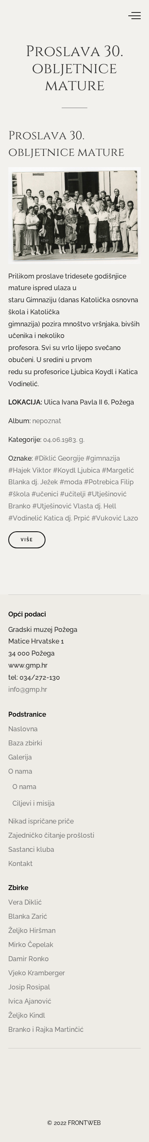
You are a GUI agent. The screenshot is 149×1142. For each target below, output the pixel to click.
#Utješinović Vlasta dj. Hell (74, 506)
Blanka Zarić (27, 916)
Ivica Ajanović (29, 1001)
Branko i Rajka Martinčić (46, 1029)
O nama (20, 771)
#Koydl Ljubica (76, 470)
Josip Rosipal (29, 987)
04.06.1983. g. (63, 440)
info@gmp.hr (27, 689)
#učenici (44, 494)
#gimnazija (103, 458)
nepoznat (46, 421)
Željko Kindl (26, 1015)
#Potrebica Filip (109, 482)
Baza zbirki (25, 743)
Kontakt (20, 864)
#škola (19, 494)
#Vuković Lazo (114, 518)
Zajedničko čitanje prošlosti (51, 835)
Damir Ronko (28, 959)
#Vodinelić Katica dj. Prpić (49, 518)
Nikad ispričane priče (41, 821)
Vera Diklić (25, 902)
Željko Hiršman (31, 931)
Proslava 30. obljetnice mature (66, 144)
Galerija (20, 757)
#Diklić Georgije (59, 458)
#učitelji (73, 494)
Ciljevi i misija (33, 803)
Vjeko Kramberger (36, 973)
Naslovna (23, 729)
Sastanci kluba (31, 849)
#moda (71, 482)
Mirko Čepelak (30, 945)
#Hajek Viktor (29, 470)
